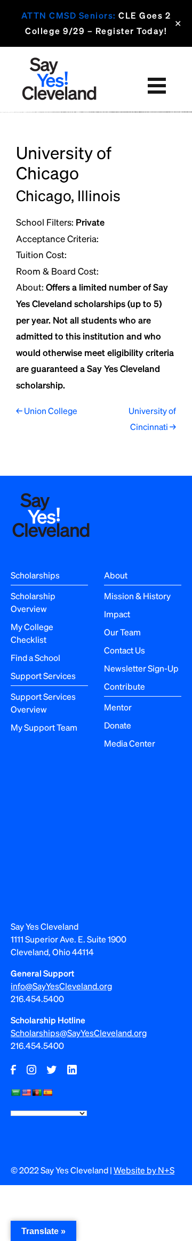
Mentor (118, 707)
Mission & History (137, 595)
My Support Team (44, 727)
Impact (117, 613)
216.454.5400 (37, 998)
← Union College (46, 410)
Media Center (129, 743)
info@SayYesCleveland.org (61, 985)
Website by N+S (144, 1170)
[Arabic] (15, 1092)
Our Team (122, 632)
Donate (117, 725)
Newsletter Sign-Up (141, 668)
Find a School (35, 657)
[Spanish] (47, 1092)
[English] (26, 1092)
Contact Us (124, 650)
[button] (156, 86)
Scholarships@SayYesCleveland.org (79, 1032)
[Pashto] (37, 1092)
